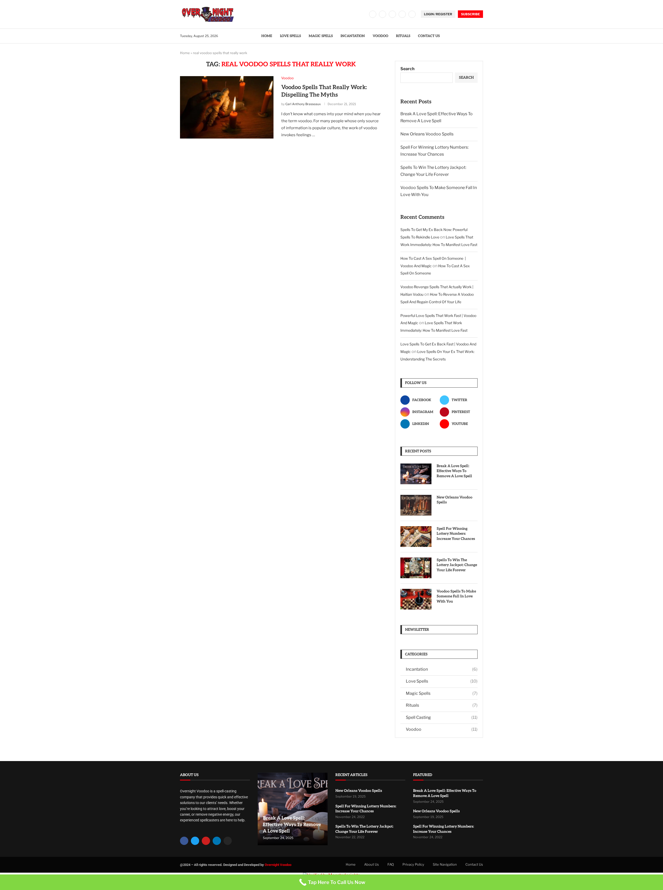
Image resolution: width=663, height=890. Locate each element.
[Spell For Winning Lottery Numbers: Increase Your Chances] (415, 536)
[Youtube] (412, 14)
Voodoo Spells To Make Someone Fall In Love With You (456, 596)
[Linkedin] (402, 14)
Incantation (353, 36)
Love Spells (290, 36)
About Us (371, 864)
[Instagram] (392, 14)
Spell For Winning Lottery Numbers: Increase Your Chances (456, 533)
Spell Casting (442, 717)
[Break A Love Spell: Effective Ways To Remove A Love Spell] (415, 474)
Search (407, 68)
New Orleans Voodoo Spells (426, 134)
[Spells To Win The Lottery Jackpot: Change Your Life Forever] (415, 568)
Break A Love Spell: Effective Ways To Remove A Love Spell (454, 471)
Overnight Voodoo (278, 865)
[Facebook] (372, 14)
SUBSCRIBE (470, 14)
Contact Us (429, 36)
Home (266, 36)
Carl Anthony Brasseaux (303, 104)
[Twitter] (382, 14)
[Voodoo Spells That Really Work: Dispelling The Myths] (226, 107)
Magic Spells (321, 36)
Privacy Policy (413, 864)
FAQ (390, 864)
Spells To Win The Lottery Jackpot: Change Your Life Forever (457, 565)
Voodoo (380, 36)
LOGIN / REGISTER (438, 14)
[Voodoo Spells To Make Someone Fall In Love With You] (415, 599)
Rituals (403, 36)
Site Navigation (445, 864)
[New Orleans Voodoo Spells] (415, 505)
